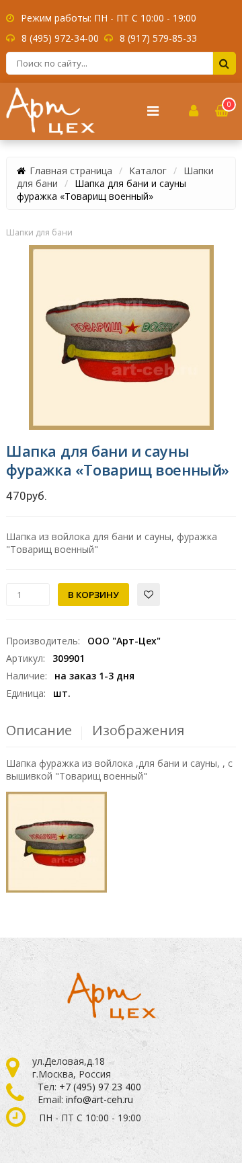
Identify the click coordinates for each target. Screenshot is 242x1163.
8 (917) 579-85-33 (158, 38)
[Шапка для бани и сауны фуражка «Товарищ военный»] (121, 337)
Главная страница (71, 170)
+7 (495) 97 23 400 (100, 1086)
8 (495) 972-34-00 (60, 38)
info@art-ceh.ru (99, 1099)
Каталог (148, 170)
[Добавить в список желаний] (148, 594)
